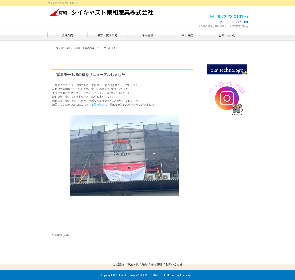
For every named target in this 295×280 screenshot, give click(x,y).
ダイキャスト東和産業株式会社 (101, 12)
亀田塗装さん (99, 104)
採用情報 (147, 35)
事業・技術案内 (107, 35)
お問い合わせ (227, 35)
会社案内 (67, 35)
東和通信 (187, 35)
